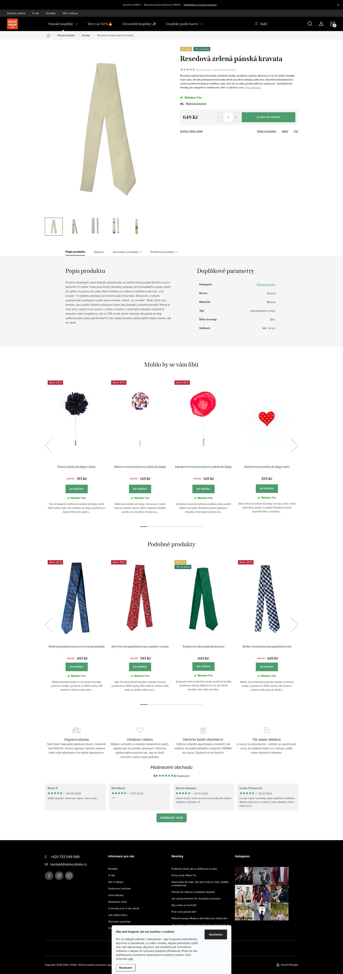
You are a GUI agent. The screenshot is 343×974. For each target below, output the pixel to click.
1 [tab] (144, 526)
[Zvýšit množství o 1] (236, 117)
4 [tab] (167, 526)
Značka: (191, 131)
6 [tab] (183, 526)
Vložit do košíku (268, 117)
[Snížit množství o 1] (221, 117)
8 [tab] (199, 526)
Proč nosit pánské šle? (184, 912)
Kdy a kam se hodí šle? (184, 905)
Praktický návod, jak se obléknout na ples (194, 868)
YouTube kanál (69, 875)
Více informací (253, 87)
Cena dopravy (116, 895)
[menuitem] (63, 24)
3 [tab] (159, 526)
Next (294, 446)
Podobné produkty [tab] (162, 252)
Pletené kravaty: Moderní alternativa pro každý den (199, 918)
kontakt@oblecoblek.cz (69, 864)
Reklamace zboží (117, 901)
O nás (35, 13)
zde (130, 959)
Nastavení (125, 968)
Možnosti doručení (196, 103)
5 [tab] (175, 526)
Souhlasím (216, 934)
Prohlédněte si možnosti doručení (200, 4)
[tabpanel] (76, 450)
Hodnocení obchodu (171, 767)
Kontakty (51, 13)
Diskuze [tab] (99, 252)
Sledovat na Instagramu (264, 926)
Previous (48, 446)
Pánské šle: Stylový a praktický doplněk (193, 892)
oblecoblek (59, 875)
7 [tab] (191, 526)
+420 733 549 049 (65, 856)
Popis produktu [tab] (75, 252)
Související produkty (125, 252)
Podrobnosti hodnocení (224, 69)
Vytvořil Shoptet (289, 965)
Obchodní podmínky (119, 921)
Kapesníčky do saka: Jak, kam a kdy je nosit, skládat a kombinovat (200, 883)
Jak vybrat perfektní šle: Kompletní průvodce (196, 898)
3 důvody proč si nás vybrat (123, 908)
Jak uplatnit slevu (117, 915)
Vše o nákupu (70, 13)
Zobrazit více (171, 818)
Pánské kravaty (266, 284)
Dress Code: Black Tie (184, 875)
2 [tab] (151, 526)
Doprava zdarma (16, 13)
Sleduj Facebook (49, 875)
